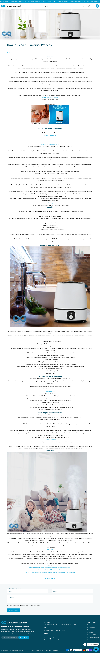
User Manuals (91, 627)
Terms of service (53, 650)
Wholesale (90, 632)
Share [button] (10, 52)
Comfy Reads (91, 624)
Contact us (90, 640)
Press (89, 629)
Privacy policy (44, 650)
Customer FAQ (91, 634)
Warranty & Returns (93, 637)
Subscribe (22, 637)
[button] (34, 6)
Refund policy (35, 650)
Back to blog (51, 578)
